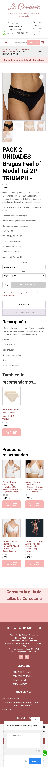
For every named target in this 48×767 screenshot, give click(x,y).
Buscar (33, 43)
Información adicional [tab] (24, 312)
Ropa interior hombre (23, 676)
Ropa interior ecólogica (34, 293)
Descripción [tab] (24, 304)
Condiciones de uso (11, 699)
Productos (12, 49)
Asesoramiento (20, 684)
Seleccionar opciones (11, 432)
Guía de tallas (19, 680)
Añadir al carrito (28, 285)
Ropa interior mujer (8, 295)
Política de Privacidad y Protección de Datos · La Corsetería (22, 704)
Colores (24, 263)
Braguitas (13, 52)
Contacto (7, 710)
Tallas (24, 271)
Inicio (4, 49)
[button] (44, 727)
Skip (25, 761)
